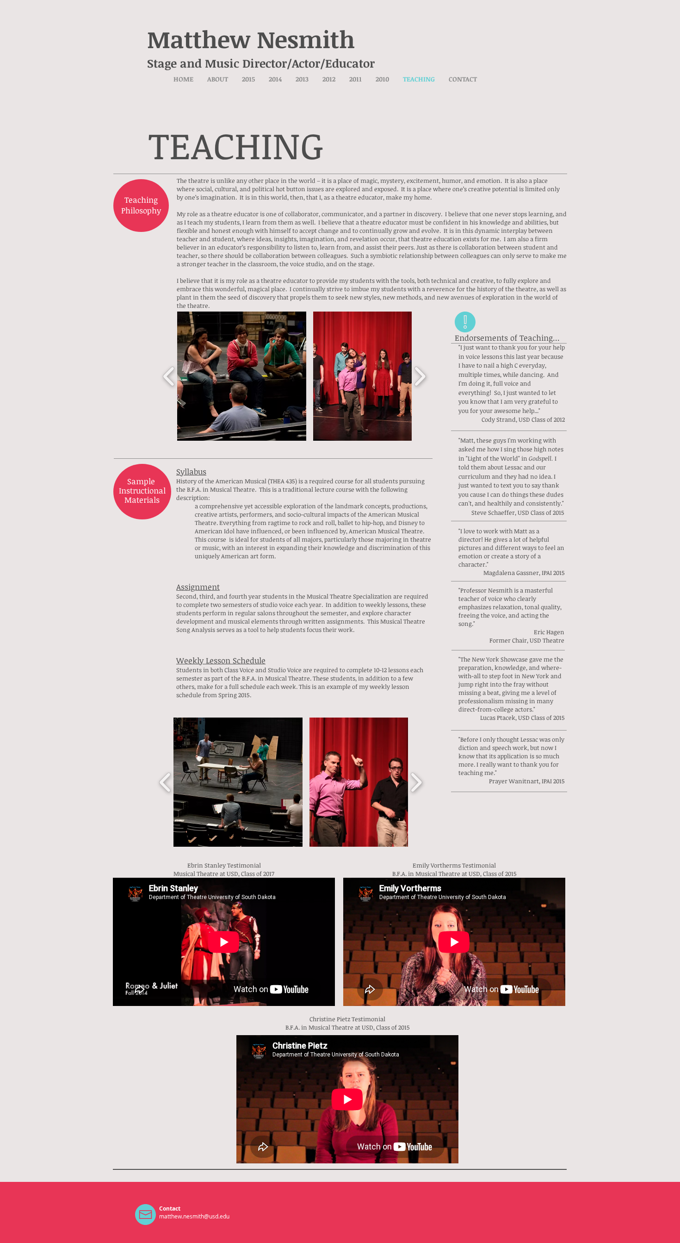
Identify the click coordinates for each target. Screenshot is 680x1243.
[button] (248, 79)
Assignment (198, 586)
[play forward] (419, 376)
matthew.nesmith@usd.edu (194, 1216)
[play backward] (169, 376)
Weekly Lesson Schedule (221, 660)
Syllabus (191, 471)
